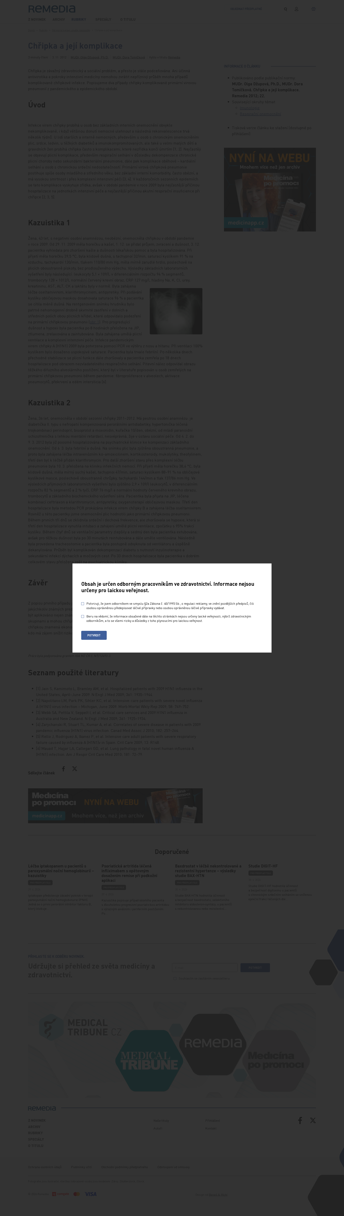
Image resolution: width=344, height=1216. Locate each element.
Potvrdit (94, 635)
